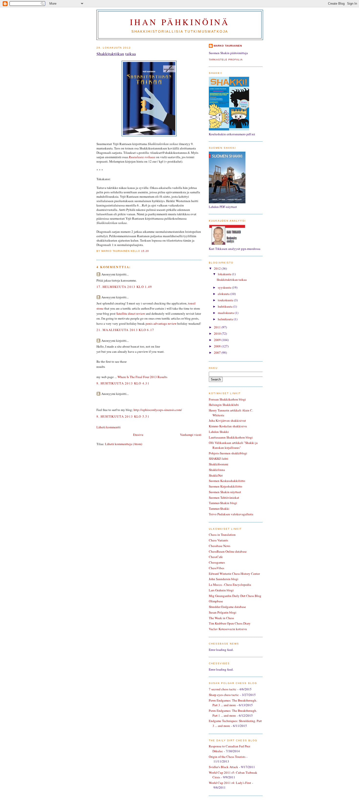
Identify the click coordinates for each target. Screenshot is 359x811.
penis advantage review (161, 323)
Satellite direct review (130, 313)
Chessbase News (219, 546)
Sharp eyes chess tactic (224, 695)
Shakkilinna (217, 470)
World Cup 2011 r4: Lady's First (230, 783)
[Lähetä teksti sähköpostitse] (150, 251)
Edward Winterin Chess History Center (234, 573)
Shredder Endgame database (227, 607)
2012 (218, 268)
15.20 (145, 251)
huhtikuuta (225, 306)
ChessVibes (216, 568)
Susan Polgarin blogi (222, 612)
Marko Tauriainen (228, 45)
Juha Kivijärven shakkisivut (227, 420)
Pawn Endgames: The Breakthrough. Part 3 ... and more (233, 702)
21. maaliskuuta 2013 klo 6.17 (125, 330)
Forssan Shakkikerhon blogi (227, 399)
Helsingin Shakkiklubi (224, 404)
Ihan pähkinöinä (180, 22)
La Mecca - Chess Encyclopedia (230, 584)
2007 (218, 352)
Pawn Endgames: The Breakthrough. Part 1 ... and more (233, 713)
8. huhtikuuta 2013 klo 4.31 (122, 383)
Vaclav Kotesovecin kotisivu (228, 629)
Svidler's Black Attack (223, 767)
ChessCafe (216, 557)
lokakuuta (225, 274)
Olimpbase (216, 601)
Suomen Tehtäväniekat (224, 497)
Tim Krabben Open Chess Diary (230, 623)
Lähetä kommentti (108, 427)
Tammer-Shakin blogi (223, 503)
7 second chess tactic (222, 689)
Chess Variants (218, 540)
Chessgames (217, 562)
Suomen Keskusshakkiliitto (227, 481)
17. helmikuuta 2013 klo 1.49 (124, 286)
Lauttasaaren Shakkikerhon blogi (231, 437)
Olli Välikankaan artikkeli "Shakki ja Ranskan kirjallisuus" (233, 445)
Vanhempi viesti (190, 434)
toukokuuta (226, 300)
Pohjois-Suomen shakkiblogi (228, 453)
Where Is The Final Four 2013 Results (142, 377)
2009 (218, 340)
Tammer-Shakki (219, 508)
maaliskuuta (226, 313)
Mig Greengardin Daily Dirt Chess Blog (235, 596)
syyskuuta (225, 287)
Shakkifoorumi (218, 464)
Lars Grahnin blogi (221, 590)
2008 (218, 346)
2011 (218, 327)
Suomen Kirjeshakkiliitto (225, 486)
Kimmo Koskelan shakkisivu (228, 426)
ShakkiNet (216, 475)
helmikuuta (226, 319)
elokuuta (224, 294)
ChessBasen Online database (228, 551)
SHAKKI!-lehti (218, 458)
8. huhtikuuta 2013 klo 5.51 (122, 416)
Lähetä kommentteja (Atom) (123, 444)
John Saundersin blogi (223, 579)
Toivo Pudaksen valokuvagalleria (231, 514)
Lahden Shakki (219, 432)
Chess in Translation (222, 534)
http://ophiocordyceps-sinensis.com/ (158, 410)
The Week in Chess (221, 618)
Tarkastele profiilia (226, 59)
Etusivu (138, 434)
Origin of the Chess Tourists (227, 756)
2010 (218, 333)
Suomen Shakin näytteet (225, 492)
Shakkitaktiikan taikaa (116, 54)
